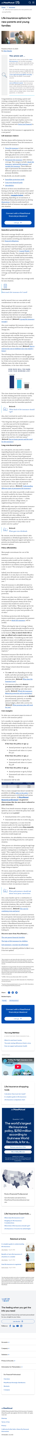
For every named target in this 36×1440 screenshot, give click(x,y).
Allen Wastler (7, 51)
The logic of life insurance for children (14, 941)
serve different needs (16, 83)
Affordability (9, 185)
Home (3, 7)
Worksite (6, 1386)
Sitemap (4, 1418)
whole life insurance (18, 620)
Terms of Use (5, 1422)
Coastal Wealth (24, 251)
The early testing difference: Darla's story (17, 1043)
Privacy (3, 1425)
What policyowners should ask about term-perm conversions (20, 892)
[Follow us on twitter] (16, 992)
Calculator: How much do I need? (15, 1094)
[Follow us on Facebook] (9, 992)
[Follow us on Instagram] (21, 1326)
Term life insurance (11, 148)
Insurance (12, 7)
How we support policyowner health (15, 1046)
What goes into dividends (18, 531)
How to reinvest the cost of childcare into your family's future (17, 348)
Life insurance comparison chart (14, 1100)
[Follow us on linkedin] (13, 992)
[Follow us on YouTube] (17, 1326)
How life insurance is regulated (11, 1264)
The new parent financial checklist (13, 937)
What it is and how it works (13, 1040)
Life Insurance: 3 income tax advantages (17, 1228)
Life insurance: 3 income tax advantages (14, 945)
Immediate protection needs (14, 179)
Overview (7, 1379)
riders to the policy (21, 793)
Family (4, 1000)
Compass (7, 1390)
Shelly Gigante (4, 1267)
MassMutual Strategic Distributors (14, 1382)
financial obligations (12, 241)
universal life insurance (20, 164)
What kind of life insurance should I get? (17, 1226)
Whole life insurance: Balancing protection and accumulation (18, 692)
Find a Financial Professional (16, 1194)
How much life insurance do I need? (14, 292)
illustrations (5, 202)
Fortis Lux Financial (25, 124)
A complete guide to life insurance (15, 1097)
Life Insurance (13, 1000)
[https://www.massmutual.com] (10, 2)
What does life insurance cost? (14, 1218)
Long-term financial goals (14, 182)
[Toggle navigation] (33, 2)
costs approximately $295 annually (20, 74)
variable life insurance (12, 166)
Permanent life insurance (13, 160)
